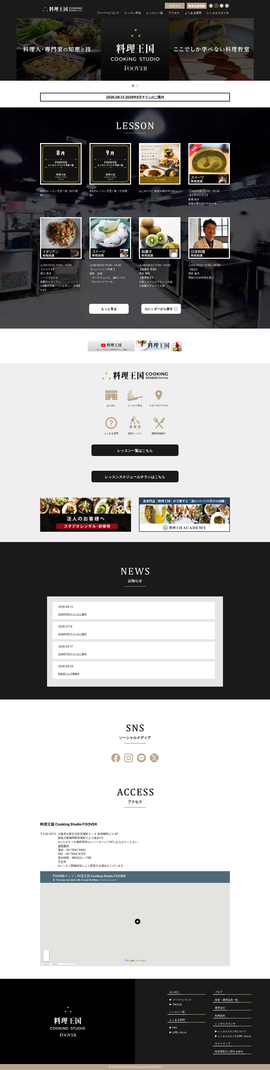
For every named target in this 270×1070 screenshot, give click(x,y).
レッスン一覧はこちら (135, 450)
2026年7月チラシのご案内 (72, 653)
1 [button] (133, 86)
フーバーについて (108, 12)
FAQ (174, 1027)
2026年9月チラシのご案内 (72, 614)
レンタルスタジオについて (232, 1031)
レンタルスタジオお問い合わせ (234, 1036)
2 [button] (137, 86)
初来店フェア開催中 (68, 673)
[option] (135, 49)
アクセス (173, 12)
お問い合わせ (179, 1032)
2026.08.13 (135, 97)
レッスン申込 (133, 12)
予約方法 (177, 1004)
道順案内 (63, 845)
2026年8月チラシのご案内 (72, 633)
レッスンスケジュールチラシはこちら (135, 477)
